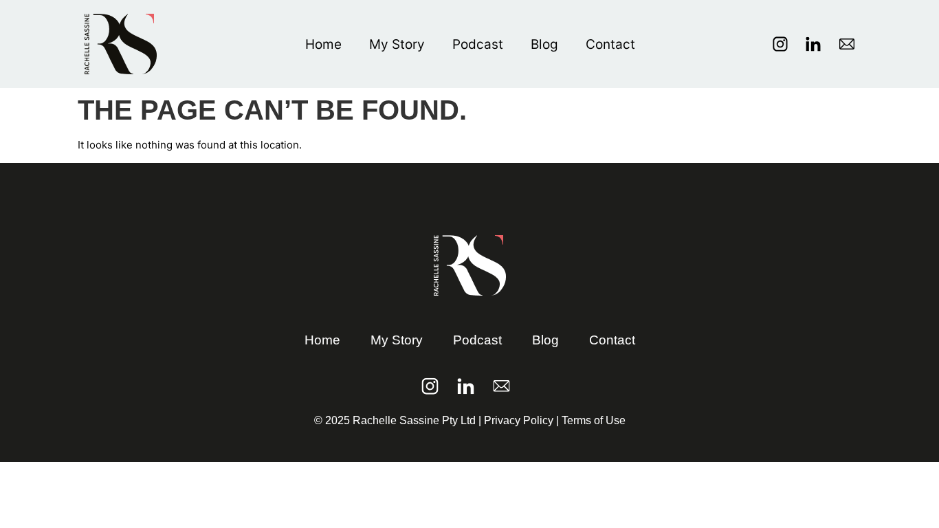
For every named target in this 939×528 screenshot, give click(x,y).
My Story (397, 44)
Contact (610, 44)
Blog (544, 44)
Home (323, 44)
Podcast (477, 44)
